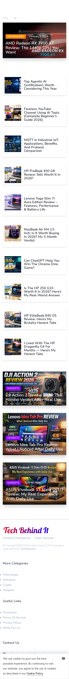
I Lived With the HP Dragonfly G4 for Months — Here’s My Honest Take (40, 348)
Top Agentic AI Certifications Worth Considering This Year (40, 85)
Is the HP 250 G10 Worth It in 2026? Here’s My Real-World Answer (42, 292)
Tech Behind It (28, 549)
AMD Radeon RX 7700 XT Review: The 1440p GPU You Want (32, 48)
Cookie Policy (34, 673)
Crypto (7, 585)
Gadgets (13, 388)
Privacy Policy (12, 623)
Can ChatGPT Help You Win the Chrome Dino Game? (41, 264)
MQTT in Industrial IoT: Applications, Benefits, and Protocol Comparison (41, 145)
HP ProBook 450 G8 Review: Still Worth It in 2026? (42, 174)
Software (9, 580)
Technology (15, 36)
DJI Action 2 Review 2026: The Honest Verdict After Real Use (34, 397)
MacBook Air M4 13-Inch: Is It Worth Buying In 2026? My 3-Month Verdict (41, 234)
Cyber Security (44, 538)
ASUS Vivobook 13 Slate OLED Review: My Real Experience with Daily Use (34, 494)
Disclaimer (10, 612)
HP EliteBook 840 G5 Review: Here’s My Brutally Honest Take (40, 319)
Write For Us (11, 628)
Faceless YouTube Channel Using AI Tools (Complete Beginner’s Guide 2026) (41, 114)
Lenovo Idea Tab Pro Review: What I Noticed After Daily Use (34, 447)
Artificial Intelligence (17, 538)
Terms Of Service (14, 618)
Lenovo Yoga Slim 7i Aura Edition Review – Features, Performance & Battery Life (41, 203)
